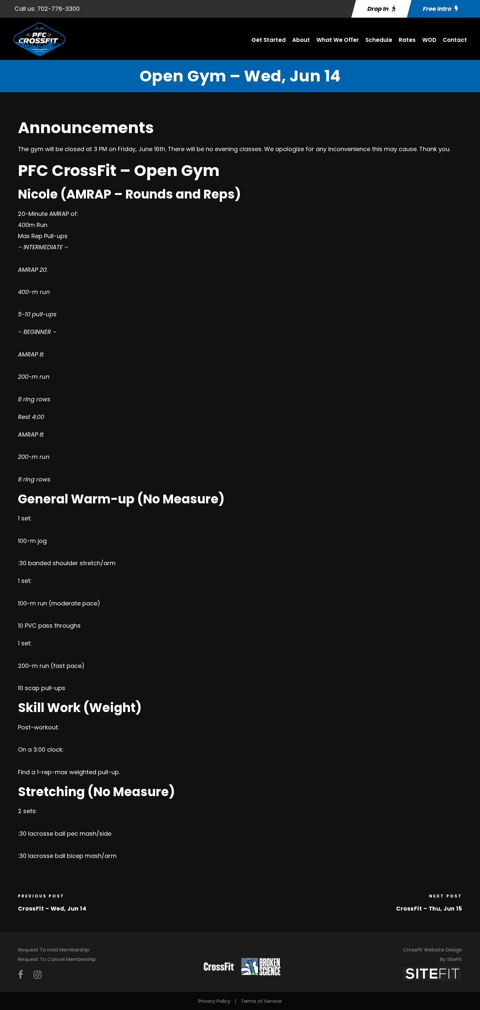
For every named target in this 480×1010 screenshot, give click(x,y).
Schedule (378, 40)
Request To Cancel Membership (57, 959)
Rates (407, 40)
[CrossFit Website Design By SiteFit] (432, 973)
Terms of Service (261, 1001)
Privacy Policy (214, 1001)
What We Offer (337, 40)
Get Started (268, 40)
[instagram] (37, 975)
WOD (429, 40)
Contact (455, 40)
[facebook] (20, 975)
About (301, 40)
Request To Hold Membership (53, 949)
